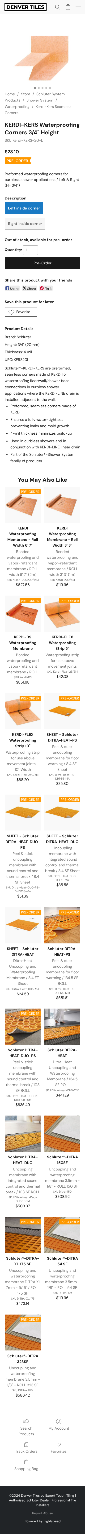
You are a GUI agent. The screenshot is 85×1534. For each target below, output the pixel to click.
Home (10, 94)
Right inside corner (25, 223)
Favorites (59, 1451)
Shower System (39, 100)
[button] (27, 7)
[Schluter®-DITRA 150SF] (62, 1134)
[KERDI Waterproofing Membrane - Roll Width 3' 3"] (62, 505)
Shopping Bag (26, 1468)
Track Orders (26, 1451)
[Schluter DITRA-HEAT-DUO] (23, 1134)
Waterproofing (17, 106)
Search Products (26, 1431)
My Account (58, 1428)
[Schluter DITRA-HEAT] (62, 1027)
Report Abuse (42, 1513)
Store (25, 94)
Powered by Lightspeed (43, 1521)
